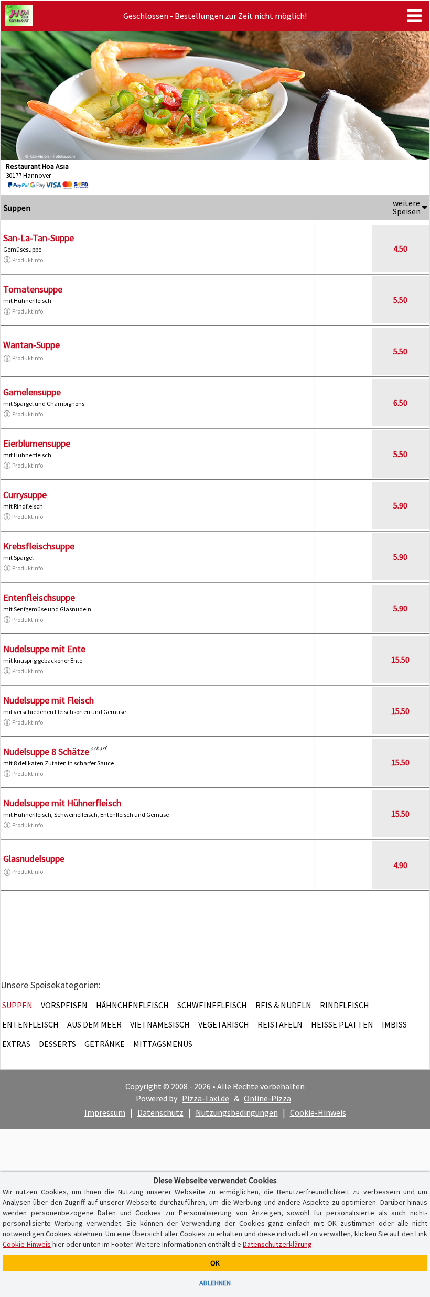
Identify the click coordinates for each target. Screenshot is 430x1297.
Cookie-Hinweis (318, 1112)
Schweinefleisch (212, 1005)
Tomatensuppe (32, 289)
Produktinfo (27, 260)
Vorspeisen (64, 1005)
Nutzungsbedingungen (237, 1112)
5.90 (400, 505)
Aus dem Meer (94, 1024)
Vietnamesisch (160, 1024)
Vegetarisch (223, 1024)
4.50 (400, 248)
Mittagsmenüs (162, 1044)
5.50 (400, 300)
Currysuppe (25, 495)
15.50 (400, 659)
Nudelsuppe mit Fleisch (48, 700)
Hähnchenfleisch (132, 1005)
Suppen (17, 1005)
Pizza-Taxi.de (205, 1098)
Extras (16, 1044)
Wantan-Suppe (31, 345)
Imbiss (394, 1024)
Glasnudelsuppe (33, 858)
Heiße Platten (342, 1024)
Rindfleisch (344, 1005)
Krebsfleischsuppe (38, 546)
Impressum (104, 1112)
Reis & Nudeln (283, 1005)
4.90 (400, 865)
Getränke (104, 1044)
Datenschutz (160, 1112)
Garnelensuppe (32, 392)
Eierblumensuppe (36, 443)
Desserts (57, 1044)
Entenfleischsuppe (39, 597)
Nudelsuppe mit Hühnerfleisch (62, 803)
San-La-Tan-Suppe (38, 238)
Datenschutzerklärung (277, 1244)
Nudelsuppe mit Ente (44, 649)
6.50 (400, 402)
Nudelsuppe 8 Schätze (46, 751)
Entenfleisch (30, 1024)
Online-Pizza (267, 1098)
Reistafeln (280, 1024)
